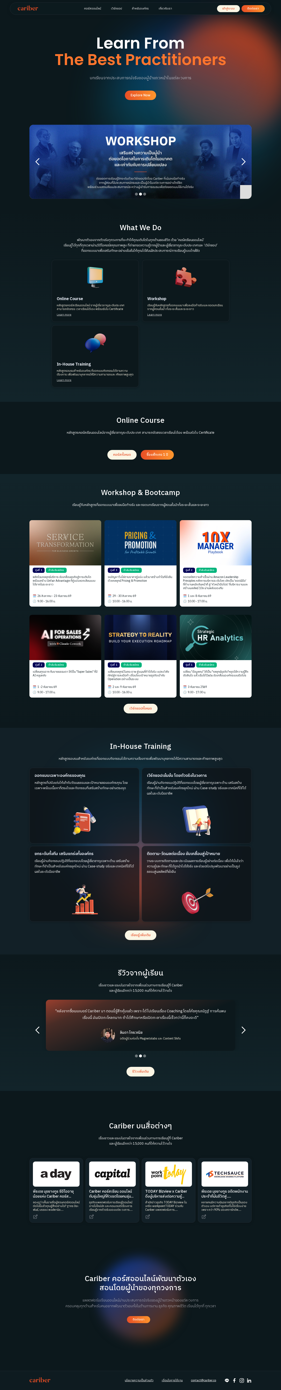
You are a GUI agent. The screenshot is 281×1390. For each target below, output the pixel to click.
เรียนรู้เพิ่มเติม (141, 935)
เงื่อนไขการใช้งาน (172, 1380)
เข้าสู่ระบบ (228, 8)
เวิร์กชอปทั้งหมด (140, 708)
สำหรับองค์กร (140, 8)
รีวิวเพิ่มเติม (140, 1071)
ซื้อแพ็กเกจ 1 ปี (157, 455)
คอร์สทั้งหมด (122, 455)
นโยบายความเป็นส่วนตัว (139, 1380)
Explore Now (140, 95)
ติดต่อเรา (253, 8)
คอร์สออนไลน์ (92, 8)
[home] (28, 9)
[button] (37, 162)
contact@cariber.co (203, 1380)
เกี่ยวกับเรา (165, 8)
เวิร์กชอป (116, 8)
